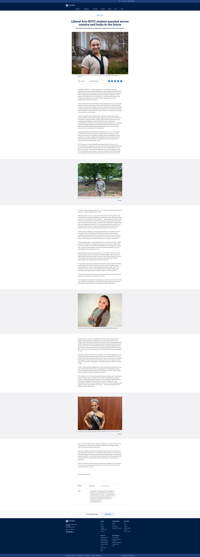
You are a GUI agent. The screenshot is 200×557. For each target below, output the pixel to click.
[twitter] (112, 81)
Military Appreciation (96, 501)
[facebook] (109, 81)
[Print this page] (121, 81)
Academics (93, 491)
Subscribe (108, 514)
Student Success (102, 491)
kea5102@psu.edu (105, 485)
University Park (110, 494)
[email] (118, 81)
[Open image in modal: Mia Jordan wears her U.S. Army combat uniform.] (100, 179)
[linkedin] (115, 81)
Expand (119, 200)
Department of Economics (105, 497)
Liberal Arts (100, 15)
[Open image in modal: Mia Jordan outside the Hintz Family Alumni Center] (100, 53)
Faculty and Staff (95, 494)
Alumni (102, 494)
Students (111, 491)
